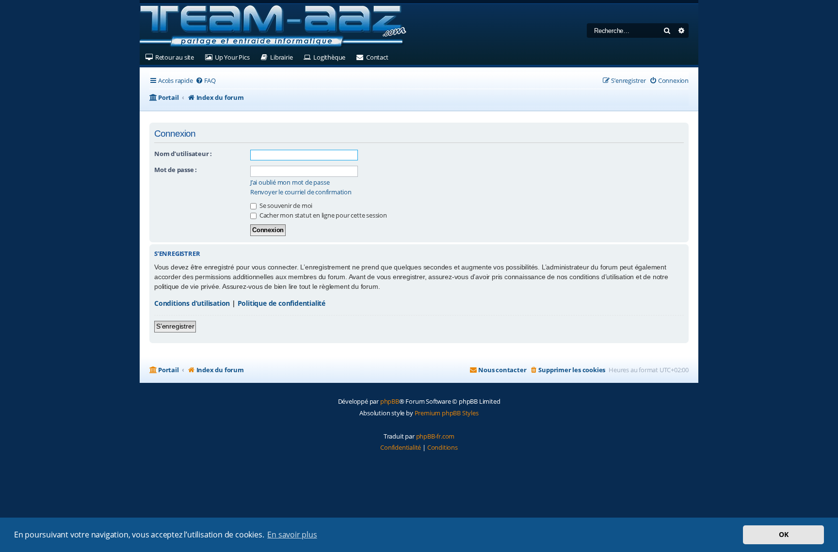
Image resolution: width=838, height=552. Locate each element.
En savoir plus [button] (292, 534)
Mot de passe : (175, 169)
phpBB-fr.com (435, 436)
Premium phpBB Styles (447, 413)
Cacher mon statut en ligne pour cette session (322, 215)
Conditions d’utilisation (192, 303)
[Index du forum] (273, 26)
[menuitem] (205, 81)
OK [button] (784, 534)
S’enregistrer (175, 326)
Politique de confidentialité (281, 303)
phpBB (389, 401)
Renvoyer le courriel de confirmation (301, 192)
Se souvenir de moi (285, 205)
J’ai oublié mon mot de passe (289, 182)
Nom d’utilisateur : (183, 153)
